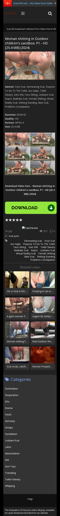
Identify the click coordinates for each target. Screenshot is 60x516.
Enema (8, 408)
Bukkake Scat (21, 250)
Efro (7, 401)
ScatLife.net (11, 13)
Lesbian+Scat (12, 440)
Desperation (11, 395)
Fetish (8, 414)
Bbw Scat (29, 256)
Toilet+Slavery (12, 479)
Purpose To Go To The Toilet (39, 244)
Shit (7, 459)
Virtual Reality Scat (26, 253)
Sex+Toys (10, 466)
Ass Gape (15, 244)
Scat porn (14, 236)
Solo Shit (33, 247)
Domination (11, 388)
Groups (9, 427)
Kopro (34, 250)
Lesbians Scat (47, 250)
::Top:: (30, 499)
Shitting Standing (46, 256)
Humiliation (11, 434)
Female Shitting (46, 253)
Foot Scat (49, 240)
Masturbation (12, 453)
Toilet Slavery (47, 247)
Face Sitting (20, 247)
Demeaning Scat (33, 240)
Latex (8, 447)
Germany (10, 421)
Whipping (10, 485)
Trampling (10, 472)
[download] (31, 208)
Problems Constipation (42, 259)
